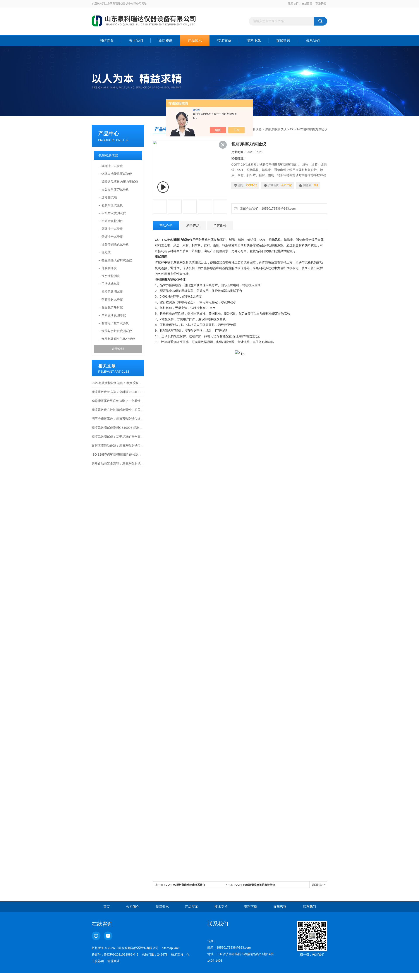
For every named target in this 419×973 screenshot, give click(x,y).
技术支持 (221, 906)
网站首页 (106, 40)
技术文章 (224, 40)
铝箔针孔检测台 (112, 221)
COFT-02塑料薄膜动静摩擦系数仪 (185, 884)
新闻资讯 (165, 40)
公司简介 (132, 906)
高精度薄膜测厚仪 (113, 315)
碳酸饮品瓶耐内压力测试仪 (119, 181)
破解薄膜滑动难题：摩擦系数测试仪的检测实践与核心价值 (118, 445)
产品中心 (108, 133)
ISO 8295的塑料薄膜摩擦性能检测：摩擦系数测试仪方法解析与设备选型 (118, 454)
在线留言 (307, 3)
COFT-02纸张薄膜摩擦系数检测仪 (255, 884)
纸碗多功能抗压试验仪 (116, 174)
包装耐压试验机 (112, 205)
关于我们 (136, 40)
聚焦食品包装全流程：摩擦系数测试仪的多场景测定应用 (118, 463)
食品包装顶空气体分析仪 (118, 339)
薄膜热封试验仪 (112, 299)
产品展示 (195, 40)
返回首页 (293, 3)
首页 (106, 906)
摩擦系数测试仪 (112, 291)
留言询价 (220, 225)
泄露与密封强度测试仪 (116, 331)
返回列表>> (318, 884)
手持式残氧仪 (110, 284)
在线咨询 (280, 906)
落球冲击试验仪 (112, 229)
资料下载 (254, 40)
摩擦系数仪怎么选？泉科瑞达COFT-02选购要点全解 (118, 392)
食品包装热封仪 (112, 307)
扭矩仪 (106, 252)
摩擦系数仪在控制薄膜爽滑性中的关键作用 (118, 410)
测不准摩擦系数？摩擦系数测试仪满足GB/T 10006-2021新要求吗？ (118, 418)
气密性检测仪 (110, 276)
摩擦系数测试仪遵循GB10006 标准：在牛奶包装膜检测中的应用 (118, 427)
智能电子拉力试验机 (115, 323)
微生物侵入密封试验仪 (116, 260)
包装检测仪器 (108, 155)
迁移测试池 (109, 197)
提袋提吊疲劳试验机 (115, 189)
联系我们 (321, 3)
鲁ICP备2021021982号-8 (121, 954)
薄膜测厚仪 (109, 268)
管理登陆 (113, 961)
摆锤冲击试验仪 (112, 166)
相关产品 (192, 225)
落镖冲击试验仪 (112, 236)
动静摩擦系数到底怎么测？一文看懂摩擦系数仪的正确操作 (118, 401)
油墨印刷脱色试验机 (115, 244)
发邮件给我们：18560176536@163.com (267, 208)
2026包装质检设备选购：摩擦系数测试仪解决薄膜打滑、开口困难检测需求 (118, 383)
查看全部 (118, 349)
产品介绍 (165, 225)
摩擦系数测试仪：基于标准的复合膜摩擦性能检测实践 (118, 436)
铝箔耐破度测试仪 (113, 213)
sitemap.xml (170, 948)
